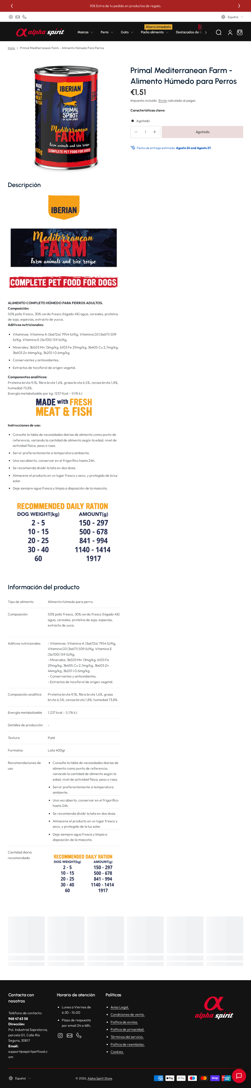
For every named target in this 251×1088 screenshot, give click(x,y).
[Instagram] (11, 17)
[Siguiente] (239, 6)
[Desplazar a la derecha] (202, 32)
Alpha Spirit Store (100, 1078)
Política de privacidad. (127, 1029)
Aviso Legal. (120, 1007)
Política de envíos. (124, 1022)
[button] (232, 17)
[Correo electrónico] (18, 17)
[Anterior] (12, 6)
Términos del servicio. (127, 1037)
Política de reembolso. (128, 1044)
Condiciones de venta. (128, 1014)
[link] (87, 32)
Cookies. (117, 1052)
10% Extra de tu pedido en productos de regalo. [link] (125, 6)
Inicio (11, 48)
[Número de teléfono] (24, 17)
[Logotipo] (40, 32)
